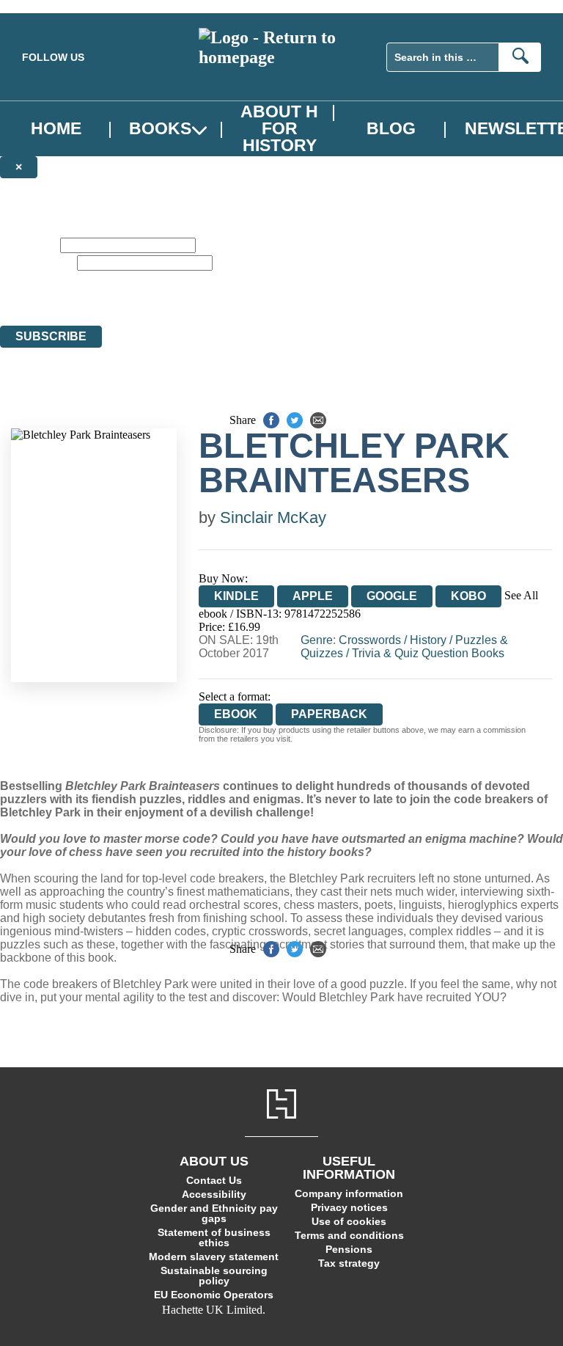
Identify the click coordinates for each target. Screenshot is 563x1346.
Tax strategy (349, 1263)
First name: (28, 244)
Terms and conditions (349, 1235)
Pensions (348, 1249)
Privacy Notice (209, 292)
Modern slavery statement (214, 1256)
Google (392, 596)
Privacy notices (349, 1207)
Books (160, 128)
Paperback (329, 714)
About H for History (279, 128)
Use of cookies (349, 1221)
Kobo (468, 596)
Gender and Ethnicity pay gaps (214, 1213)
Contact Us (214, 1180)
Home (56, 128)
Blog (391, 128)
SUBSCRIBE (51, 336)
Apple (312, 596)
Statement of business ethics (214, 1237)
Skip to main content (47, 6)
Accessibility (214, 1194)
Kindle (236, 596)
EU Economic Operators (213, 1295)
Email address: (37, 262)
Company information (349, 1193)
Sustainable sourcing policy (214, 1276)
